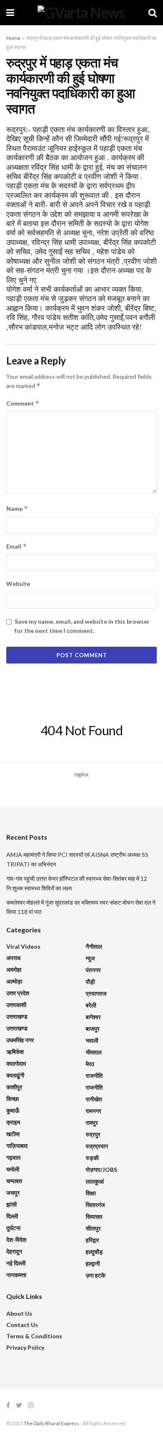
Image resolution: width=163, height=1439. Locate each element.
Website (18, 583)
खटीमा (13, 1133)
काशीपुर (14, 1086)
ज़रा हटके (95, 1275)
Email (16, 546)
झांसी (11, 1204)
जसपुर (13, 1192)
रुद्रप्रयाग (97, 1146)
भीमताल (94, 1052)
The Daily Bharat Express (51, 1423)
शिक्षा (91, 1193)
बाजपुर (92, 1028)
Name (17, 509)
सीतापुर (93, 1228)
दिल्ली (12, 1216)
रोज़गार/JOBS (101, 1169)
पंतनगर (93, 969)
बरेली (91, 1005)
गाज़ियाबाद (17, 1145)
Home (13, 38)
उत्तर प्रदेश (17, 993)
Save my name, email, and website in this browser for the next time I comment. (82, 626)
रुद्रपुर (93, 1134)
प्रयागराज (96, 993)
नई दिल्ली (15, 1263)
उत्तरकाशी (16, 1004)
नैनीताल (94, 946)
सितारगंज (95, 1204)
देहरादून (14, 1251)
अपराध (13, 957)
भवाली (92, 1040)
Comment (22, 403)
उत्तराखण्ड (17, 1016)
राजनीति (94, 1075)
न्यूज (90, 958)
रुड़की (92, 1157)
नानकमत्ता (16, 1274)
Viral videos (23, 946)
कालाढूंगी (15, 1075)
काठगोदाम (16, 1063)
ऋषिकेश (15, 1051)
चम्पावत (14, 1180)
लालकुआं (95, 1181)
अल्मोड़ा (14, 981)
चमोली (12, 1169)
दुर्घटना (13, 1227)
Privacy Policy (25, 1347)
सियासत (94, 1216)
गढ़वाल (13, 1157)
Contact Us (22, 1324)
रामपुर (92, 1122)
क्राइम (13, 1122)
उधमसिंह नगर (20, 1039)
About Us (19, 1313)
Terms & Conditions (34, 1336)
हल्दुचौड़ (94, 1251)
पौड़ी (90, 981)
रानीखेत (94, 1099)
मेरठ (90, 1063)
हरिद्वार (92, 1240)
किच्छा (12, 1098)
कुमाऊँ (12, 1110)
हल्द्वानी (93, 1263)
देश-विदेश (16, 1239)
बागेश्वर (93, 1016)
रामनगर (93, 1110)
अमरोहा (13, 969)
